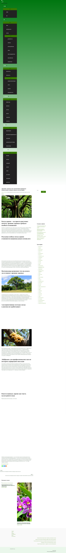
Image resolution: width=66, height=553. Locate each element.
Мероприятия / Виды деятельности (11, 134)
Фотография (8, 174)
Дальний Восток (40, 253)
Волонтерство (8, 71)
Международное (8, 130)
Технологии (8, 117)
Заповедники (8, 178)
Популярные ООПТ (8, 29)
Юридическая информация (42, 303)
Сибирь (9, 50)
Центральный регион (11, 46)
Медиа (39, 264)
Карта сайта (54, 550)
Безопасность (8, 75)
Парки (7, 25)
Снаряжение (8, 163)
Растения (7, 155)
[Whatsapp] (2, 466)
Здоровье (9, 88)
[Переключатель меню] (10, 9)
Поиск (37, 190)
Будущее (5, 65)
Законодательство (10, 92)
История (7, 109)
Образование (8, 138)
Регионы (39, 285)
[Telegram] (3, 466)
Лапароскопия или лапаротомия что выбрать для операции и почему (41, 227)
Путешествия (6, 149)
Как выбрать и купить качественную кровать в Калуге (48, 542)
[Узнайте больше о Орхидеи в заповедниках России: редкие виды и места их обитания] (24, 521)
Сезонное (7, 159)
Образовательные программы (10, 142)
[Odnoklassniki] (6, 466)
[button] (6, 6)
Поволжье (9, 42)
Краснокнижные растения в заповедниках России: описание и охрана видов (8, 485)
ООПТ (4, 19)
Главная (5, 6)
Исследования (6, 96)
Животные (39, 254)
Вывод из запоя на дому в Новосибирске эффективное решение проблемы (41, 230)
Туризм (39, 296)
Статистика (8, 121)
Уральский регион (40, 297)
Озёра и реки (8, 182)
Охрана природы (40, 277)
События (39, 292)
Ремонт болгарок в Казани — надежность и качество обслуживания (41, 238)
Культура (7, 113)
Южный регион (10, 61)
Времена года (8, 102)
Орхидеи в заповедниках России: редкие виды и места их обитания (23, 523)
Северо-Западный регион (11, 54)
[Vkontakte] (5, 466)
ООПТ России (4, 3)
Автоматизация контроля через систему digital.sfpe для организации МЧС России (41, 233)
